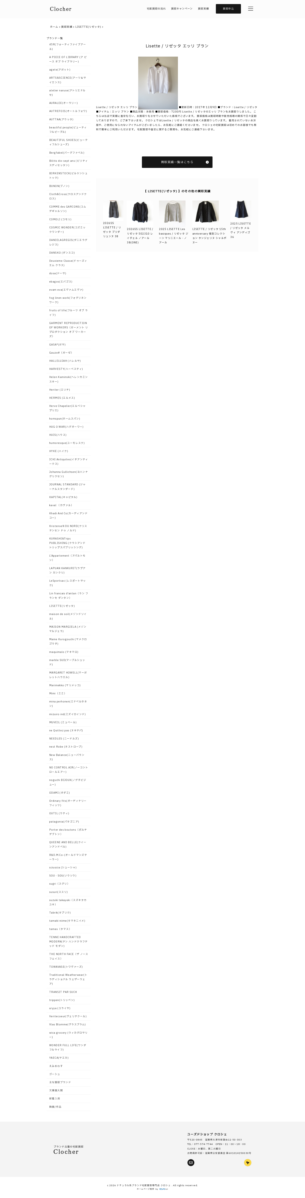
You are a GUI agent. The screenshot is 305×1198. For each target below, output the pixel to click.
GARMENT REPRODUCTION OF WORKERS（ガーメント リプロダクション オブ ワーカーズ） (68, 329)
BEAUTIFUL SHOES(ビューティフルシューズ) (68, 142)
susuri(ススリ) (58, 892)
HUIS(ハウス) (58, 435)
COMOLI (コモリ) (60, 219)
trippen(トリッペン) (62, 1000)
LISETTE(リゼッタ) (62, 606)
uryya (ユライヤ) (60, 1008)
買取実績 (203, 9)
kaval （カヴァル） (61, 505)
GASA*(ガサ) (57, 345)
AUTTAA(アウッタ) (61, 119)
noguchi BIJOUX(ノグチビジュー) (67, 782)
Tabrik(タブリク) (60, 913)
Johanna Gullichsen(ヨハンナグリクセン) (68, 474)
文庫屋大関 (56, 1090)
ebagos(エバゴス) (61, 282)
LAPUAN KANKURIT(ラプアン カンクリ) (67, 570)
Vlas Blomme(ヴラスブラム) (67, 1024)
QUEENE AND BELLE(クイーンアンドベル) (67, 845)
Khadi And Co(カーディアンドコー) (68, 516)
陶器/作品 (55, 1107)
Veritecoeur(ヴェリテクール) (68, 1016)
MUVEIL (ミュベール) (63, 722)
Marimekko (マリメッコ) (65, 685)
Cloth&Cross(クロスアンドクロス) (68, 196)
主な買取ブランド (60, 1082)
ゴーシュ (54, 1074)
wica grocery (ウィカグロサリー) (68, 1035)
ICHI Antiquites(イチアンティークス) (68, 462)
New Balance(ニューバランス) (66, 757)
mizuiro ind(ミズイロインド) (67, 714)
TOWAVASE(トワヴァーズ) (66, 967)
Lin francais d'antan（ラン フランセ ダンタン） (68, 596)
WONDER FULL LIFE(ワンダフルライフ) (67, 1048)
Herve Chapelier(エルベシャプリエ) (67, 408)
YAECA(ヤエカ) (59, 1058)
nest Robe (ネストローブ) (65, 747)
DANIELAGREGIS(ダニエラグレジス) (68, 242)
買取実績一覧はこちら (177, 162)
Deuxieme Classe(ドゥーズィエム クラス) (68, 263)
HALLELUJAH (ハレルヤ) (65, 361)
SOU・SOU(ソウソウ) (62, 876)
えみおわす (56, 1066)
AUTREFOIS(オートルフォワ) (68, 111)
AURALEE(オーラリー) (63, 103)
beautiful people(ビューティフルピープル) (68, 130)
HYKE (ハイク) (58, 451)
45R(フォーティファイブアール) (67, 47)
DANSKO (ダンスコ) (62, 253)
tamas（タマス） (60, 929)
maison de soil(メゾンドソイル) (67, 616)
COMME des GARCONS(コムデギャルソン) (67, 209)
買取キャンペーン (182, 9)
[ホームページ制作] (163, 1189)
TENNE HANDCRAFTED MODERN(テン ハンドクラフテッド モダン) (68, 941)
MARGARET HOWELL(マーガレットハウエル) (68, 675)
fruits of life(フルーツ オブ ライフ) (68, 313)
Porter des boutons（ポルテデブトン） (68, 832)
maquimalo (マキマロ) (63, 652)
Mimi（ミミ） (58, 693)
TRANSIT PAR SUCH (63, 992)
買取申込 (228, 9)
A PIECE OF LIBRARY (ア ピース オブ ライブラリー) (68, 59)
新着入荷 (54, 1098)
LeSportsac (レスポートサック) (67, 583)
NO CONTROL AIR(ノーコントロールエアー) (68, 770)
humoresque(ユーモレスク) (67, 443)
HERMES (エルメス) (62, 398)
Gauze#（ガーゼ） (61, 353)
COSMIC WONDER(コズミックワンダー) (67, 230)
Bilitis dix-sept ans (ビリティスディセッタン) (68, 163)
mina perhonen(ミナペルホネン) (68, 704)
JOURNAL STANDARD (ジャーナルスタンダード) (67, 487)
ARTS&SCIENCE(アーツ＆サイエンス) (67, 80)
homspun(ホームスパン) (64, 419)
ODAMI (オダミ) (59, 793)
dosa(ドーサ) (57, 273)
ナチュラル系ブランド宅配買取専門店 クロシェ (144, 1185)
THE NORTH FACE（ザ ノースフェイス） (68, 956)
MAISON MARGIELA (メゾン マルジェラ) (67, 629)
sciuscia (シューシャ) (63, 867)
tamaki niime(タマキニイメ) (67, 921)
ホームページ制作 (145, 1189)
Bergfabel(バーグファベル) (66, 153)
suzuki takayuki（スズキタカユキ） (67, 902)
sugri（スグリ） (59, 884)
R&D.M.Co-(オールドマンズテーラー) (68, 857)
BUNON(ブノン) (59, 186)
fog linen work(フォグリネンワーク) (67, 300)
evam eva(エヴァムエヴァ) (66, 290)
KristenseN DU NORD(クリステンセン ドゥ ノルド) (68, 528)
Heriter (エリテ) (59, 390)
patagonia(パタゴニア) (64, 822)
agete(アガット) (59, 70)
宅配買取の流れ (156, 9)
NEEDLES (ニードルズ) (64, 739)
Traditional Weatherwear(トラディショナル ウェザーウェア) (68, 979)
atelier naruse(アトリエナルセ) (67, 93)
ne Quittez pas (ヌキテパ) (66, 730)
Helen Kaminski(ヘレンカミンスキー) (68, 379)
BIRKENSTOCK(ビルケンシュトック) (68, 176)
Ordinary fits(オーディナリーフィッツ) (67, 803)
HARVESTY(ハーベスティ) (66, 369)
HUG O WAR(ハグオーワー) (66, 427)
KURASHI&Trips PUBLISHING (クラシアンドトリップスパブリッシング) (67, 543)
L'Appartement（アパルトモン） (67, 558)
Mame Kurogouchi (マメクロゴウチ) (68, 642)
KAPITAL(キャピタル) (63, 497)
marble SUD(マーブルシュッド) (67, 662)
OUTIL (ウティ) (59, 813)
